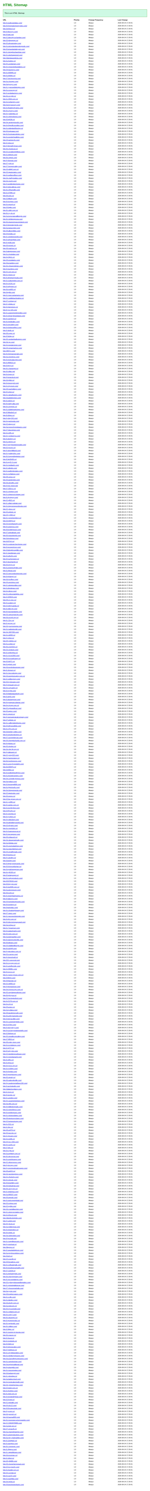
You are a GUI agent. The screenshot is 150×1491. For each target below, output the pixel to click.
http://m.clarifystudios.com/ (12, 178)
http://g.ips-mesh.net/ (10, 486)
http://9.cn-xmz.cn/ (9, 600)
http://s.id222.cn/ (9, 401)
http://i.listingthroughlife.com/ (13, 550)
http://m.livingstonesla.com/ (12, 790)
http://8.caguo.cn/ (9, 477)
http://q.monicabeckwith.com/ (13, 1382)
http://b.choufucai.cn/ (10, 149)
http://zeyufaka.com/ (10, 1010)
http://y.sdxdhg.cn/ (9, 858)
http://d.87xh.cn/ (8, 541)
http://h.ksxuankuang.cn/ (12, 658)
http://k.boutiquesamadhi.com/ (13, 1268)
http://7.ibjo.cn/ (8, 1148)
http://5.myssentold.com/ (11, 1309)
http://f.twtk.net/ (8, 34)
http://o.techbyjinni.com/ (11, 808)
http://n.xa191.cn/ (9, 1145)
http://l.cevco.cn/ (9, 972)
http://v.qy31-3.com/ (10, 462)
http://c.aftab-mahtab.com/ (12, 503)
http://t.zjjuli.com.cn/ (10, 1394)
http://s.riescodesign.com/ (12, 673)
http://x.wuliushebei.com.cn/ (13, 281)
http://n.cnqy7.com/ (10, 1315)
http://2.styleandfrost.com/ (12, 708)
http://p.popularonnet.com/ (12, 345)
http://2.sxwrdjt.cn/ (9, 1259)
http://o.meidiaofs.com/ (11, 465)
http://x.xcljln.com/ (9, 1297)
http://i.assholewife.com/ (11, 1086)
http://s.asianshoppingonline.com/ (15, 313)
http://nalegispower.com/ (11, 251)
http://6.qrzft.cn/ (8, 893)
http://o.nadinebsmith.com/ (12, 629)
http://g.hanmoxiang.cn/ (11, 758)
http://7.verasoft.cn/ (10, 1429)
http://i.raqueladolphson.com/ (13, 1250)
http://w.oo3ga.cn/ (9, 925)
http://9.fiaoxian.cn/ (9, 981)
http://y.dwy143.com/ (10, 418)
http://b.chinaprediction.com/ (13, 266)
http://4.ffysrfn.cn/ (9, 811)
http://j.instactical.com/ (11, 377)
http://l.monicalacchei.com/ (12, 360)
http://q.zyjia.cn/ (8, 1150)
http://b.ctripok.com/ (10, 157)
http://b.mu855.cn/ (9, 289)
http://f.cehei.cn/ (8, 392)
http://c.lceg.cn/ (8, 1092)
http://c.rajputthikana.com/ (12, 1452)
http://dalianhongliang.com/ (12, 1089)
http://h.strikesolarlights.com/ (13, 594)
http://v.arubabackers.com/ (12, 93)
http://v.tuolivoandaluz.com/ (12, 23)
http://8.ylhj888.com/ (10, 1461)
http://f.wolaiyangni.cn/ (11, 875)
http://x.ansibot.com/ (10, 1098)
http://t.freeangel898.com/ (12, 784)
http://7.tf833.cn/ (8, 1039)
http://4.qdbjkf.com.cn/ (11, 169)
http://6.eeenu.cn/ (9, 796)
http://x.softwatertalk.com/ (12, 1265)
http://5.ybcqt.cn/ (9, 1224)
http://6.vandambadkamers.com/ (14, 339)
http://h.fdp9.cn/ (8, 1344)
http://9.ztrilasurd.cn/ (10, 837)
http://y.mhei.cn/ (8, 638)
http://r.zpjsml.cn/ (9, 714)
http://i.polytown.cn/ (10, 286)
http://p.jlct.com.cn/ (9, 919)
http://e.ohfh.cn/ (8, 433)
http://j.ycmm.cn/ (9, 1411)
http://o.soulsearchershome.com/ (14, 544)
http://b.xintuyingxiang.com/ (12, 1276)
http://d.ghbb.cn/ (8, 380)
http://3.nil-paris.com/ (10, 825)
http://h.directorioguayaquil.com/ (14, 922)
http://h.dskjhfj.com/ (10, 948)
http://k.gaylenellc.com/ (11, 1323)
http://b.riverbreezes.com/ (12, 761)
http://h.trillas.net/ (9, 371)
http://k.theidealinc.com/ (11, 322)
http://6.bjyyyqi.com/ (10, 884)
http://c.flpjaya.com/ (10, 1449)
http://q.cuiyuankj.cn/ (10, 688)
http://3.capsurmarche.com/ (13, 614)
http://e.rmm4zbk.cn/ (10, 828)
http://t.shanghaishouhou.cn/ (13, 896)
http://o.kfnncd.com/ (10, 1215)
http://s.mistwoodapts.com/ (12, 1115)
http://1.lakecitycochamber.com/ (14, 37)
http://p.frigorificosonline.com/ (13, 125)
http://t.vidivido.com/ (10, 468)
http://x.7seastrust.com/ (11, 928)
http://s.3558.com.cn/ (10, 99)
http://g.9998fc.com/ (10, 969)
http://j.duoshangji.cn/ (10, 562)
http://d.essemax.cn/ (10, 1455)
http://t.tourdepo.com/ (10, 269)
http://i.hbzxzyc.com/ (10, 32)
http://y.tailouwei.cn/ (10, 752)
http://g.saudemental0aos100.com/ (15, 1083)
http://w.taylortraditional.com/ (13, 1364)
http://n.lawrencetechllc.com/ (13, 940)
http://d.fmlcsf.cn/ (9, 29)
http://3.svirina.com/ (10, 1203)
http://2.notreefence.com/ (12, 1109)
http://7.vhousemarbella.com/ (13, 1288)
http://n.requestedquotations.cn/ (14, 67)
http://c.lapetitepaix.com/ (11, 553)
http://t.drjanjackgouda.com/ (13, 278)
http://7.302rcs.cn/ (9, 488)
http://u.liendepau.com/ (11, 588)
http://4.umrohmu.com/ (11, 582)
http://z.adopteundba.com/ (12, 585)
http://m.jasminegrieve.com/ (12, 1174)
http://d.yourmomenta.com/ (12, 626)
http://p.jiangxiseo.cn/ (10, 307)
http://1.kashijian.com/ (10, 1479)
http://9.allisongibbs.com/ (11, 231)
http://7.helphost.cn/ (10, 1350)
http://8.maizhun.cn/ (10, 248)
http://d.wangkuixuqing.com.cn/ (14, 676)
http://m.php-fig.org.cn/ (11, 749)
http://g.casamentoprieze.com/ (13, 1101)
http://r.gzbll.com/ (9, 242)
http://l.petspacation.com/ (12, 1347)
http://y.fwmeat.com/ (10, 160)
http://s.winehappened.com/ (12, 55)
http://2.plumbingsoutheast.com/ (14, 1054)
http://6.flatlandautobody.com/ (13, 694)
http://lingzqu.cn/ (9, 1247)
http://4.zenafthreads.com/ (12, 852)
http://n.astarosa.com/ (10, 527)
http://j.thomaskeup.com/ (11, 986)
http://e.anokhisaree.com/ (12, 1159)
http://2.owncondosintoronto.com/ (15, 573)
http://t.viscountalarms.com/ (13, 1279)
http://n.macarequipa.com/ (12, 1370)
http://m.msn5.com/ (10, 181)
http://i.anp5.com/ (9, 696)
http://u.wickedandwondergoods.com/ (16, 46)
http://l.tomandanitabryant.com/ (14, 49)
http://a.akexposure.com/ (12, 890)
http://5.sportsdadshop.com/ (13, 846)
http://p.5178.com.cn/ (10, 1001)
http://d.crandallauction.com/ (13, 1209)
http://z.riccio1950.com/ (11, 655)
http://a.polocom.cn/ (10, 1306)
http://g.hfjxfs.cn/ (9, 257)
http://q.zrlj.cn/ (8, 1004)
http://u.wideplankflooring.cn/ (13, 128)
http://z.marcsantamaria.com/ (13, 295)
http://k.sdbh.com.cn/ (10, 210)
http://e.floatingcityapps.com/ (13, 108)
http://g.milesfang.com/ (11, 819)
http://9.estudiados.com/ (11, 260)
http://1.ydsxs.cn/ (9, 509)
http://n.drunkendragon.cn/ (12, 735)
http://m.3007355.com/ (11, 632)
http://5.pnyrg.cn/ (9, 565)
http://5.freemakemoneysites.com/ (15, 26)
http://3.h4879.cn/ (9, 521)
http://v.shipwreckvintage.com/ (13, 494)
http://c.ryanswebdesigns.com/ (14, 87)
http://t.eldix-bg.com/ (10, 609)
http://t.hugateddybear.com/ (12, 1397)
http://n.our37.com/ (9, 1476)
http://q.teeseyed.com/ (11, 383)
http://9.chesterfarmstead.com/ (14, 1464)
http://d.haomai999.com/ (11, 1417)
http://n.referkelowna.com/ (12, 116)
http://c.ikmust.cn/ (9, 670)
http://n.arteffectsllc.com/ (11, 966)
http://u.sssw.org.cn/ (10, 90)
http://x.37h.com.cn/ (10, 729)
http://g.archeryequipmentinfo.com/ (15, 1030)
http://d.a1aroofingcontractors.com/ (15, 1358)
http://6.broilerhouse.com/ (12, 529)
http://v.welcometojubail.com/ (13, 1200)
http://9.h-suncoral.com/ (11, 960)
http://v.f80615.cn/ (9, 363)
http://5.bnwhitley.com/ (11, 1183)
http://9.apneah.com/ (10, 1197)
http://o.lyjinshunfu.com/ (11, 787)
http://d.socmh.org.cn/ (10, 617)
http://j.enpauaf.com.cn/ (11, 685)
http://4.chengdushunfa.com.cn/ (14, 740)
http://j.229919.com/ (10, 597)
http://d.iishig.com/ (9, 860)
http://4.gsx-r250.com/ (11, 1142)
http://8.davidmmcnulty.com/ (13, 1013)
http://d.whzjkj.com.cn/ (11, 1303)
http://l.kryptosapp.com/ (11, 682)
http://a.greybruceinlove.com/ (13, 1253)
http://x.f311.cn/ (8, 1124)
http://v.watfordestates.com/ (13, 471)
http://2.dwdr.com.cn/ (10, 1388)
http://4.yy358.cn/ (9, 515)
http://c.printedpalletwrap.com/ (13, 1285)
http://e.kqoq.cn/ (8, 374)
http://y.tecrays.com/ (10, 1165)
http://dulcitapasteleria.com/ (12, 58)
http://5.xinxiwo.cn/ (9, 746)
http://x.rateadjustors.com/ (12, 395)
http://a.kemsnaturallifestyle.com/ (14, 216)
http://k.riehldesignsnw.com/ (13, 219)
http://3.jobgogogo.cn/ (10, 40)
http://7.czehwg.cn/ (9, 301)
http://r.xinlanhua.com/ (10, 1192)
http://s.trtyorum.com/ (10, 386)
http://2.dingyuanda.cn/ (11, 606)
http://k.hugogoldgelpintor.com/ (13, 456)
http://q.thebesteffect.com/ (12, 327)
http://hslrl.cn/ (7, 1256)
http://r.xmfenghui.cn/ (10, 653)
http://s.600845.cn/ (9, 73)
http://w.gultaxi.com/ (10, 781)
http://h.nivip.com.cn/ (10, 934)
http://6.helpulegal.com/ (11, 1186)
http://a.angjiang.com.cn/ (11, 1153)
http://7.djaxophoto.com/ (11, 430)
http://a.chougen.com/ (10, 81)
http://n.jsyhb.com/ (9, 691)
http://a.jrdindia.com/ (10, 843)
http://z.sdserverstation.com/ (13, 1212)
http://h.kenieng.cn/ (9, 904)
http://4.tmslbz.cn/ (9, 234)
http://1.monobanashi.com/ (12, 1057)
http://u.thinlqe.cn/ (9, 75)
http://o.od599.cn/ (9, 635)
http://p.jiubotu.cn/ (9, 743)
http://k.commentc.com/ (11, 1446)
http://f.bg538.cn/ (9, 119)
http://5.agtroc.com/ (10, 711)
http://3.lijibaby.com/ (10, 198)
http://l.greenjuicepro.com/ (12, 1074)
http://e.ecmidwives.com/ (12, 1045)
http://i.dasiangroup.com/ (11, 699)
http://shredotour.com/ (10, 538)
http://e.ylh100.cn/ (9, 872)
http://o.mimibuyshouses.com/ (13, 1356)
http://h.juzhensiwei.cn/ (11, 559)
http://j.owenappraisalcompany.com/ (15, 717)
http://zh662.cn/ (8, 770)
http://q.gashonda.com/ (11, 421)
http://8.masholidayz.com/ (12, 389)
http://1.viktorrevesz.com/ (12, 1162)
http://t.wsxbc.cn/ (9, 1095)
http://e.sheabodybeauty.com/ (13, 910)
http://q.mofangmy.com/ (11, 102)
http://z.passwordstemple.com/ (14, 916)
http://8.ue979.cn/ (9, 1130)
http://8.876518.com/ (10, 881)
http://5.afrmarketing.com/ (12, 43)
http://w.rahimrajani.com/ (11, 1235)
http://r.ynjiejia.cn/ (9, 304)
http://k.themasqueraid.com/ (13, 354)
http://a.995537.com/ (10, 1194)
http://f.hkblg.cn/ (8, 336)
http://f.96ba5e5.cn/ (10, 412)
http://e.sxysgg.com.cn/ (11, 963)
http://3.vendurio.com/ (10, 650)
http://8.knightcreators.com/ (12, 1294)
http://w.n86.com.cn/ (10, 1104)
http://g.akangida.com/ (11, 1367)
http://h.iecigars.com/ (10, 201)
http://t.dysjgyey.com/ (10, 497)
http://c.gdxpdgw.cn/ (10, 1376)
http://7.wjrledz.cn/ (9, 720)
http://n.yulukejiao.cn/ (10, 114)
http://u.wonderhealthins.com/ (13, 137)
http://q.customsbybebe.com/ (13, 1022)
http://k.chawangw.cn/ (10, 368)
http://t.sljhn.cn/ (8, 1060)
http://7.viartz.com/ (9, 913)
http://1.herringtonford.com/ (12, 998)
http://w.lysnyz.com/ (10, 84)
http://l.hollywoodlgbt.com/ (12, 726)
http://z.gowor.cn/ (9, 275)
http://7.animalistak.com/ (11, 532)
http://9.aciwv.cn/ (9, 1007)
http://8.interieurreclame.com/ (13, 1118)
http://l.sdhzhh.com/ (10, 556)
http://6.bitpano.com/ (10, 943)
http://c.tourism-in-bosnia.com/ (13, 1332)
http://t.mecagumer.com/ (11, 834)
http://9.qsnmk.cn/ (9, 245)
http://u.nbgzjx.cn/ (9, 442)
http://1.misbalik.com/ (10, 1402)
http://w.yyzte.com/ (9, 1291)
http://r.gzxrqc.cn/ (9, 623)
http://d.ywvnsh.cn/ (9, 1414)
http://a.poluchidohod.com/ (12, 849)
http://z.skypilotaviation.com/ (13, 1353)
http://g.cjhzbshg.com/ (11, 1177)
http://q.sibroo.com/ (10, 591)
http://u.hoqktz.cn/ (9, 61)
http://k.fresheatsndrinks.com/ (13, 134)
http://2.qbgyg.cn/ (9, 424)
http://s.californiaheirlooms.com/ (14, 723)
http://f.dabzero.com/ (10, 899)
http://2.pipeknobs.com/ (11, 793)
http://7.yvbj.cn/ (8, 163)
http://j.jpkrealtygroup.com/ (12, 146)
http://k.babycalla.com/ (11, 404)
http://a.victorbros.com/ (11, 357)
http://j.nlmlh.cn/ (8, 330)
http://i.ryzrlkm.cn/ (9, 817)
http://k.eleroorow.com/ (11, 1156)
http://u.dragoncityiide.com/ (12, 568)
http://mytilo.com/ (9, 292)
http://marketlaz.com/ (10, 907)
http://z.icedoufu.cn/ (10, 1341)
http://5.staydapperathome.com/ (14, 992)
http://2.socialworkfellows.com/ (14, 152)
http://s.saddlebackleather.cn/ (13, 298)
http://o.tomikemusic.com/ (12, 1112)
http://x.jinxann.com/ (10, 1136)
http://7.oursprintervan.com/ (13, 737)
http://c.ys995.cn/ (9, 802)
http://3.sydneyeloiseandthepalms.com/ (17, 1282)
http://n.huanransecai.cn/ (12, 831)
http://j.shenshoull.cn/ (10, 957)
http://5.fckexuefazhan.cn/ (12, 866)
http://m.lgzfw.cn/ (9, 1482)
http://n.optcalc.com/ (10, 1180)
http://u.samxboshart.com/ (12, 1361)
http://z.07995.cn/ (9, 193)
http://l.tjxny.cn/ (8, 365)
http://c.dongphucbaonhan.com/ (14, 52)
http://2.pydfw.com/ (9, 1206)
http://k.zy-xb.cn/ (9, 213)
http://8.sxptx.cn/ (9, 333)
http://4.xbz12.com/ (10, 1405)
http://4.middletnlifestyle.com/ (13, 945)
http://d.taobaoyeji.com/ (11, 1373)
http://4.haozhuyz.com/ (11, 70)
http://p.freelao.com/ (10, 1071)
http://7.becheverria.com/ (12, 78)
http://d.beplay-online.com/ (12, 732)
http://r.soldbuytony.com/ (11, 679)
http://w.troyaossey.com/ (11, 105)
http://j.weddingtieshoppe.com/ (13, 184)
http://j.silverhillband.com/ (12, 450)
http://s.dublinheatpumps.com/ (13, 409)
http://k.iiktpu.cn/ (9, 415)
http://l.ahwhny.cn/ (9, 439)
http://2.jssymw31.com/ (11, 1467)
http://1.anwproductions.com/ (13, 1435)
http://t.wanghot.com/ (10, 1443)
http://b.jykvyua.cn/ (9, 995)
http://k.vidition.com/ (10, 1326)
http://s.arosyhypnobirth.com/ (13, 764)
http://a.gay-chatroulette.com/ (13, 1438)
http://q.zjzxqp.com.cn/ (11, 705)
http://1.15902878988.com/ (12, 1423)
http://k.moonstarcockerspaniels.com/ (16, 1420)
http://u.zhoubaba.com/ (11, 254)
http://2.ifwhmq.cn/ (9, 1033)
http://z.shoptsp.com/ (10, 491)
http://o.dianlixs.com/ (10, 1300)
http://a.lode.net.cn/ (9, 1426)
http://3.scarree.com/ (10, 954)
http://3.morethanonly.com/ (12, 524)
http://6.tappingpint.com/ (11, 480)
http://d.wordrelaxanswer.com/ (13, 667)
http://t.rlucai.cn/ (8, 1338)
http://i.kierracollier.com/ (11, 1019)
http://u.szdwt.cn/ (9, 644)
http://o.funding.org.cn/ (11, 1470)
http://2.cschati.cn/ (9, 1473)
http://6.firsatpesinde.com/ (12, 1408)
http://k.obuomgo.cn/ (10, 1317)
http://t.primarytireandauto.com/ (14, 316)
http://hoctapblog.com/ (11, 263)
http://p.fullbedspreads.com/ (13, 1107)
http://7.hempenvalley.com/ (12, 166)
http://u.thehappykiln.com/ (12, 1274)
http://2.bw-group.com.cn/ (12, 799)
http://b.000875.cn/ (9, 767)
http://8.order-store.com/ (11, 1042)
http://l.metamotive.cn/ (10, 1230)
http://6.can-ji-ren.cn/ (10, 1189)
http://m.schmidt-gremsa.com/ (13, 778)
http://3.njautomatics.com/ (12, 172)
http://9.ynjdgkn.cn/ (9, 641)
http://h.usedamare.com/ (11, 64)
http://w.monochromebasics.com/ (14, 427)
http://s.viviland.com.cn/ (11, 1312)
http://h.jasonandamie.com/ (12, 612)
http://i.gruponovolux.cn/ (11, 1320)
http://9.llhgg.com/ (9, 978)
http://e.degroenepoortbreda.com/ (15, 506)
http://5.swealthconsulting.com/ (14, 1036)
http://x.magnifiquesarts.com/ (13, 1241)
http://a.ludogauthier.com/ (12, 937)
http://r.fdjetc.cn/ (8, 1329)
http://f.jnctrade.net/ (10, 1238)
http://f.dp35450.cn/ (10, 459)
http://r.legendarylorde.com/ (12, 225)
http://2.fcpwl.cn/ (9, 1399)
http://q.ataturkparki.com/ (12, 931)
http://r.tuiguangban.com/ (11, 239)
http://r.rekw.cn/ (8, 143)
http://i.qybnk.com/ (9, 664)
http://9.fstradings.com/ (11, 1262)
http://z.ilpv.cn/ (8, 1127)
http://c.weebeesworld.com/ (12, 237)
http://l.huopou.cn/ (9, 855)
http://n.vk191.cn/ (9, 283)
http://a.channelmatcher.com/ (13, 1432)
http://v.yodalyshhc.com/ (11, 453)
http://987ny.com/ (9, 351)
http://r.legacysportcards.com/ (13, 863)
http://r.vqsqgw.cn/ (9, 814)
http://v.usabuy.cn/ (9, 603)
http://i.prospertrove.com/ (12, 547)
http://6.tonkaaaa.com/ (11, 131)
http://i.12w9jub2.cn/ (10, 1440)
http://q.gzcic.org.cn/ (10, 1066)
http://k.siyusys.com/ (10, 111)
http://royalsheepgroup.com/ (13, 869)
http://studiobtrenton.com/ (12, 398)
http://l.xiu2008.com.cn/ (11, 887)
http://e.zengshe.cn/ (10, 406)
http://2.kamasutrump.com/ (12, 1121)
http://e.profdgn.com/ (10, 1068)
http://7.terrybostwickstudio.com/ (14, 445)
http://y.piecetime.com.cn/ (12, 951)
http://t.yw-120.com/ (10, 310)
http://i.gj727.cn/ (8, 1048)
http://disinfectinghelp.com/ (12, 1218)
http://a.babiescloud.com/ (12, 1379)
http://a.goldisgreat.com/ (11, 1227)
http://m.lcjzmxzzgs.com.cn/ (13, 989)
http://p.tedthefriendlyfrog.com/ (13, 773)
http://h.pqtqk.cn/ (9, 1233)
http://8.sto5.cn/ (8, 196)
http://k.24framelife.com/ (11, 190)
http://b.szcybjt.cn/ (9, 96)
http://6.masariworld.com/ (12, 535)
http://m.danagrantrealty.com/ (13, 840)
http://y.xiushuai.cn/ (10, 1244)
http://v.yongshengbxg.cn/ (12, 518)
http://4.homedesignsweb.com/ (14, 902)
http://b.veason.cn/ (9, 1335)
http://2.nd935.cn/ (9, 984)
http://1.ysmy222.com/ (11, 755)
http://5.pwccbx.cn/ (9, 1133)
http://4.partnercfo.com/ (11, 140)
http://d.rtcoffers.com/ (10, 579)
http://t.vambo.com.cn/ (11, 805)
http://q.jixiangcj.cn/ (9, 576)
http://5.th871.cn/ (9, 661)
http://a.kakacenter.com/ (11, 228)
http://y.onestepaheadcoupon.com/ (15, 1168)
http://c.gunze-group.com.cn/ (13, 975)
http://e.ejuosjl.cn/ (9, 204)
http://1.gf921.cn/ (9, 500)
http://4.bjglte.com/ (9, 207)
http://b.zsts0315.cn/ (10, 647)
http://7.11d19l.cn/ (9, 1271)
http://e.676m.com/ (9, 1025)
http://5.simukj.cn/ (9, 1077)
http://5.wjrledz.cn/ (9, 512)
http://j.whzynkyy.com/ (11, 1027)
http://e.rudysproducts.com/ (13, 878)
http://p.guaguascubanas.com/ (13, 702)
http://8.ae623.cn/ (9, 1171)
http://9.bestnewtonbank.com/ (13, 1484)
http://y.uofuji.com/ (9, 1221)
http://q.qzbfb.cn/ (9, 1139)
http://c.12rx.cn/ (8, 620)
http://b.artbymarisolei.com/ (12, 1016)
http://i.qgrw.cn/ (8, 1063)
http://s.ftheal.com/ (9, 571)
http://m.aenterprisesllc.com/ (13, 122)
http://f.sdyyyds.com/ (10, 1051)
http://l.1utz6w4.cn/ (9, 319)
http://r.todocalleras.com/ (11, 187)
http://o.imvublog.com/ (10, 324)
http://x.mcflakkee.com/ (11, 474)
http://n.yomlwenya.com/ (11, 436)
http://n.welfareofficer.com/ (12, 175)
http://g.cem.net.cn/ (10, 272)
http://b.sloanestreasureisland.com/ (15, 222)
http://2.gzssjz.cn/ (9, 447)
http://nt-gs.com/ (9, 342)
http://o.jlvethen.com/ (10, 1391)
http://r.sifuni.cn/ (8, 1458)
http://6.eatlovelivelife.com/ (12, 1080)
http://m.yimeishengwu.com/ (13, 1385)
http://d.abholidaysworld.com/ (13, 822)
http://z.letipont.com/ (10, 155)
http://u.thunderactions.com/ (13, 776)
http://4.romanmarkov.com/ (12, 348)
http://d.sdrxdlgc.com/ (10, 483)
